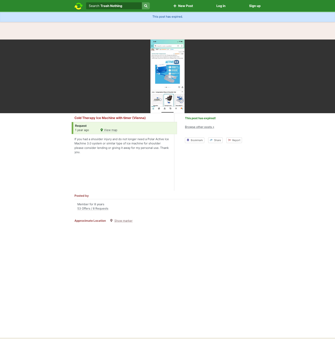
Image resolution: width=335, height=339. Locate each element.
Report (235, 140)
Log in (220, 6)
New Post (185, 6)
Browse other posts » (199, 127)
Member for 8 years (92, 206)
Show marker (123, 221)
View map (110, 130)
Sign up (255, 6)
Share (216, 140)
